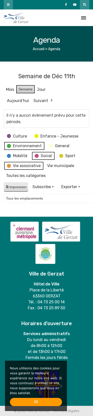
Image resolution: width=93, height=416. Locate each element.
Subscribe (41, 186)
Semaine (25, 89)
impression (16, 188)
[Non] (60, 385)
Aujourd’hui (18, 100)
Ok (36, 402)
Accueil (38, 49)
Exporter (69, 186)
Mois (10, 89)
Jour (41, 89)
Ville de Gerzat (16, 18)
